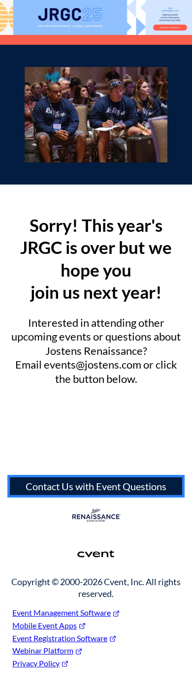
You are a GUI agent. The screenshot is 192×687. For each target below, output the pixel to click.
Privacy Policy (36, 663)
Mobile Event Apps (44, 625)
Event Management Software (61, 612)
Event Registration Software (59, 638)
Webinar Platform (42, 650)
